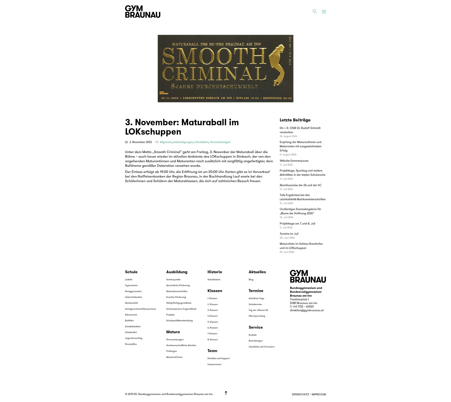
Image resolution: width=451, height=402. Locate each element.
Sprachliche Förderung (178, 285)
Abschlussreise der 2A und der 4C (301, 185)
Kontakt (252, 335)
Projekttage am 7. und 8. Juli (297, 223)
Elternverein (131, 315)
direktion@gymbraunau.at (307, 310)
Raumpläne (131, 344)
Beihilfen (129, 320)
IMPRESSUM (319, 394)
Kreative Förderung (176, 297)
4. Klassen (213, 316)
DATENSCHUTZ (300, 394)
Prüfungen (171, 351)
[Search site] (315, 12)
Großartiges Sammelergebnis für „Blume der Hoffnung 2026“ (300, 211)
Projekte (170, 315)
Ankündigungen (183, 142)
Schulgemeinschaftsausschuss (140, 309)
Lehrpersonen (214, 364)
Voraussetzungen (175, 339)
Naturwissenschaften (176, 291)
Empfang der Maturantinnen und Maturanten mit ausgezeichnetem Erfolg (301, 146)
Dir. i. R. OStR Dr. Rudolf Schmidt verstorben (300, 130)
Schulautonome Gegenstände (181, 309)
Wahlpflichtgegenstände (178, 303)
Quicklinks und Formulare (261, 347)
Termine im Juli (289, 234)
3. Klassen (213, 310)
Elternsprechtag (257, 316)
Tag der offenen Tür (258, 310)
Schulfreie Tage (256, 298)
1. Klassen (212, 298)
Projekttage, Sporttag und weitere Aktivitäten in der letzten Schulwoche (302, 172)
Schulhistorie (214, 279)
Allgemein (166, 142)
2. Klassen (213, 304)
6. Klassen (213, 328)
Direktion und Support (219, 358)
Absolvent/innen (174, 357)
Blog (251, 279)
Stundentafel (131, 303)
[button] (324, 11)
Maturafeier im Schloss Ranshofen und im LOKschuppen (301, 246)
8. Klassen (213, 339)
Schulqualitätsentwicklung (179, 320)
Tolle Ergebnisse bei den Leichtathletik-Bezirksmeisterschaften (303, 197)
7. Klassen (212, 334)
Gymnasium (131, 285)
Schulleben (201, 142)
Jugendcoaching (133, 338)
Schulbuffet (131, 332)
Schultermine (255, 304)
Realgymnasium (133, 291)
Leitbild (128, 279)
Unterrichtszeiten (133, 297)
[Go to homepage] (142, 11)
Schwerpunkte (173, 279)
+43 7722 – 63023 (303, 306)
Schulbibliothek (132, 326)
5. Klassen (213, 322)
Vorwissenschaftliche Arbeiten (181, 345)
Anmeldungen (256, 341)
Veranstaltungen (220, 142)
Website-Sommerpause (294, 161)
